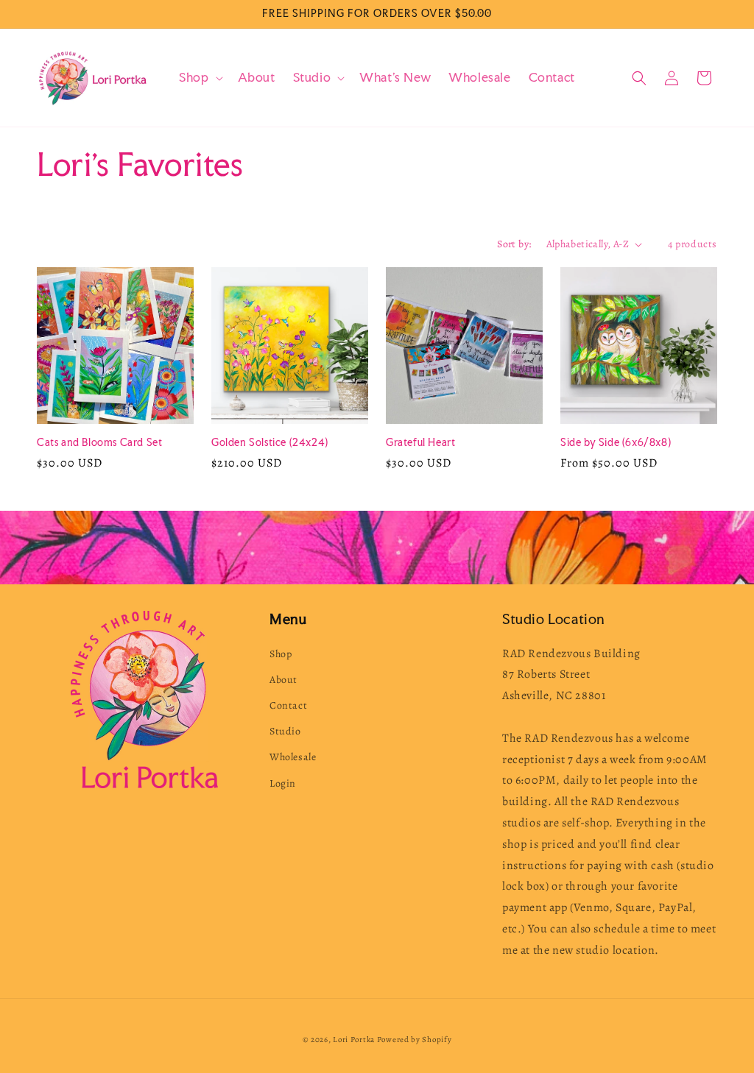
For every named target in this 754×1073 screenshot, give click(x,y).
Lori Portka (354, 1039)
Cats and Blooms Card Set (99, 442)
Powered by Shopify (414, 1039)
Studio (285, 731)
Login (282, 783)
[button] (199, 77)
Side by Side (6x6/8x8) (615, 442)
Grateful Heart (420, 442)
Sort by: (514, 244)
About (283, 680)
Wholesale (292, 757)
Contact (288, 705)
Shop (280, 654)
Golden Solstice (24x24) (269, 442)
